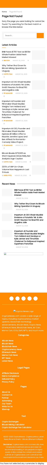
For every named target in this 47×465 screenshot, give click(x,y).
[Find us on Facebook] (11, 298)
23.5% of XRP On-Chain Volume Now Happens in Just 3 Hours (15, 169)
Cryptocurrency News (12, 349)
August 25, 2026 (18, 60)
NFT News (6, 358)
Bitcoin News (7, 343)
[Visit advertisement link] (23, 269)
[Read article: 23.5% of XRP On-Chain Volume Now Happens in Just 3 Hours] (38, 170)
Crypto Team (8, 74)
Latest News (7, 361)
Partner (5, 398)
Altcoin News (7, 340)
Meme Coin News (10, 355)
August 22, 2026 (21, 93)
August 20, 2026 (20, 175)
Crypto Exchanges (10, 421)
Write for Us (7, 406)
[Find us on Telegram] (23, 298)
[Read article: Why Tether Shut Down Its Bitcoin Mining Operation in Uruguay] (38, 68)
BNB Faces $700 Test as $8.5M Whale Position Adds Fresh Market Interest (16, 54)
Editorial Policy (8, 379)
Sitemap (6, 409)
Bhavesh (7, 60)
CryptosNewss (19, 437)
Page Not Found (15, 12)
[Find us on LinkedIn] (17, 298)
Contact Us (7, 395)
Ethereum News (9, 352)
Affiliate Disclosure (10, 373)
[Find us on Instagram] (29, 298)
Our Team (6, 403)
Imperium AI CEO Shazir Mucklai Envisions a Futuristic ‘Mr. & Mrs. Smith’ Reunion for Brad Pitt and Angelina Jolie (16, 85)
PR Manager (8, 93)
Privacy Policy (8, 382)
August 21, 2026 (21, 162)
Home (4, 12)
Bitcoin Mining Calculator (13, 424)
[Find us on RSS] (35, 298)
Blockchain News (9, 346)
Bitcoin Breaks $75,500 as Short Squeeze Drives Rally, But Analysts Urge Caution (16, 156)
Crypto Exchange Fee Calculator (16, 427)
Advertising (7, 400)
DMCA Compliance (10, 376)
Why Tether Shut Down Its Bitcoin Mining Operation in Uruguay (14, 68)
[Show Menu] (3, 4)
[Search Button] (44, 4)
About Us (6, 392)
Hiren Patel (8, 175)
